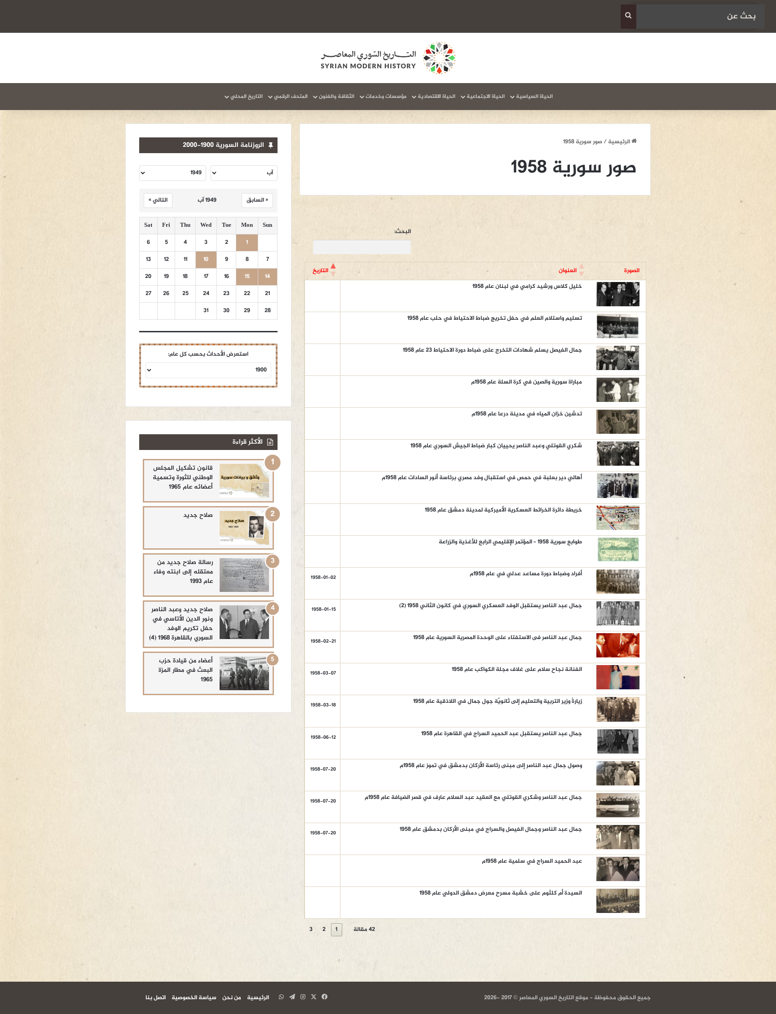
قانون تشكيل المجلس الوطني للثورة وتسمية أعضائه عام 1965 (183, 477)
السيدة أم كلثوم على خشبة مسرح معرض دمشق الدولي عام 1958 (500, 893)
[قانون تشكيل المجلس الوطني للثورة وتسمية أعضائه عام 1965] (244, 481)
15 (247, 277)
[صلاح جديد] (244, 528)
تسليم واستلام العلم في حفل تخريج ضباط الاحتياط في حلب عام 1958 (494, 318)
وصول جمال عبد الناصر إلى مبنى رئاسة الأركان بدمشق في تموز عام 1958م (491, 766)
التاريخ (320, 271)
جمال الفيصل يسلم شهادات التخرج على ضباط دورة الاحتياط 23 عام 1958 (492, 350)
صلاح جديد (198, 515)
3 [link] (311, 930)
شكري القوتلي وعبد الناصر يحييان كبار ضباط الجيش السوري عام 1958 (496, 446)
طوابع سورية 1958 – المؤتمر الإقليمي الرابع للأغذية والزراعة (510, 542)
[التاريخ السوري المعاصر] (388, 58)
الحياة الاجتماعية (486, 96)
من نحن (231, 998)
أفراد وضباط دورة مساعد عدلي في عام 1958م (526, 574)
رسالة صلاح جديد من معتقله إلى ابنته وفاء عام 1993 (183, 571)
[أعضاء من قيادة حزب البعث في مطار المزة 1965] (244, 673)
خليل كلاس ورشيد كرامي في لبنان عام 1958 (527, 286)
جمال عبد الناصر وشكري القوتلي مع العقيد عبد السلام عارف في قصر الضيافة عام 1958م (473, 797)
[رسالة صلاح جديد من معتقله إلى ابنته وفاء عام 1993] (244, 575)
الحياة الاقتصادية (436, 96)
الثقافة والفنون (336, 96)
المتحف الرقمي (291, 96)
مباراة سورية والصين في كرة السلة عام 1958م (526, 382)
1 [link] (336, 930)
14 (267, 277)
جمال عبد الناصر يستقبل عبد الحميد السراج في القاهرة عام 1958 (501, 734)
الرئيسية (619, 142)
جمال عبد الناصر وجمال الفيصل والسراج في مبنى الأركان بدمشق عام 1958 (491, 829)
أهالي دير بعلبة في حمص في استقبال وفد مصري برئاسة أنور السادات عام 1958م (482, 478)
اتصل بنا (156, 998)
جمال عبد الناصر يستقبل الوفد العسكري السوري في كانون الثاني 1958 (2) (490, 606)
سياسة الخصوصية (194, 998)
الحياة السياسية (534, 96)
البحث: (402, 232)
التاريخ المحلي (246, 96)
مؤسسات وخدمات (386, 96)
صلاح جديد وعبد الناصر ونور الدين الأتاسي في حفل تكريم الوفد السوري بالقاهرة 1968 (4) (181, 623)
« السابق (257, 200)
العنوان (568, 271)
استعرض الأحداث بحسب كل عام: (208, 354)
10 (205, 260)
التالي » (158, 200)
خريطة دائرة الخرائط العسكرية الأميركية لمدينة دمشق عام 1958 (503, 510)
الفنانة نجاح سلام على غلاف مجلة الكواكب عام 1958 (516, 670)
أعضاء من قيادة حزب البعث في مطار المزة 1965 (186, 670)
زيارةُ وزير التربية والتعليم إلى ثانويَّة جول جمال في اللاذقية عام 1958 (497, 701)
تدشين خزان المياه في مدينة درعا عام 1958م (527, 414)
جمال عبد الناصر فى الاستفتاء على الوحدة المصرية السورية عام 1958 (497, 638)
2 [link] (324, 930)
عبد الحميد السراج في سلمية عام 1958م (532, 861)
